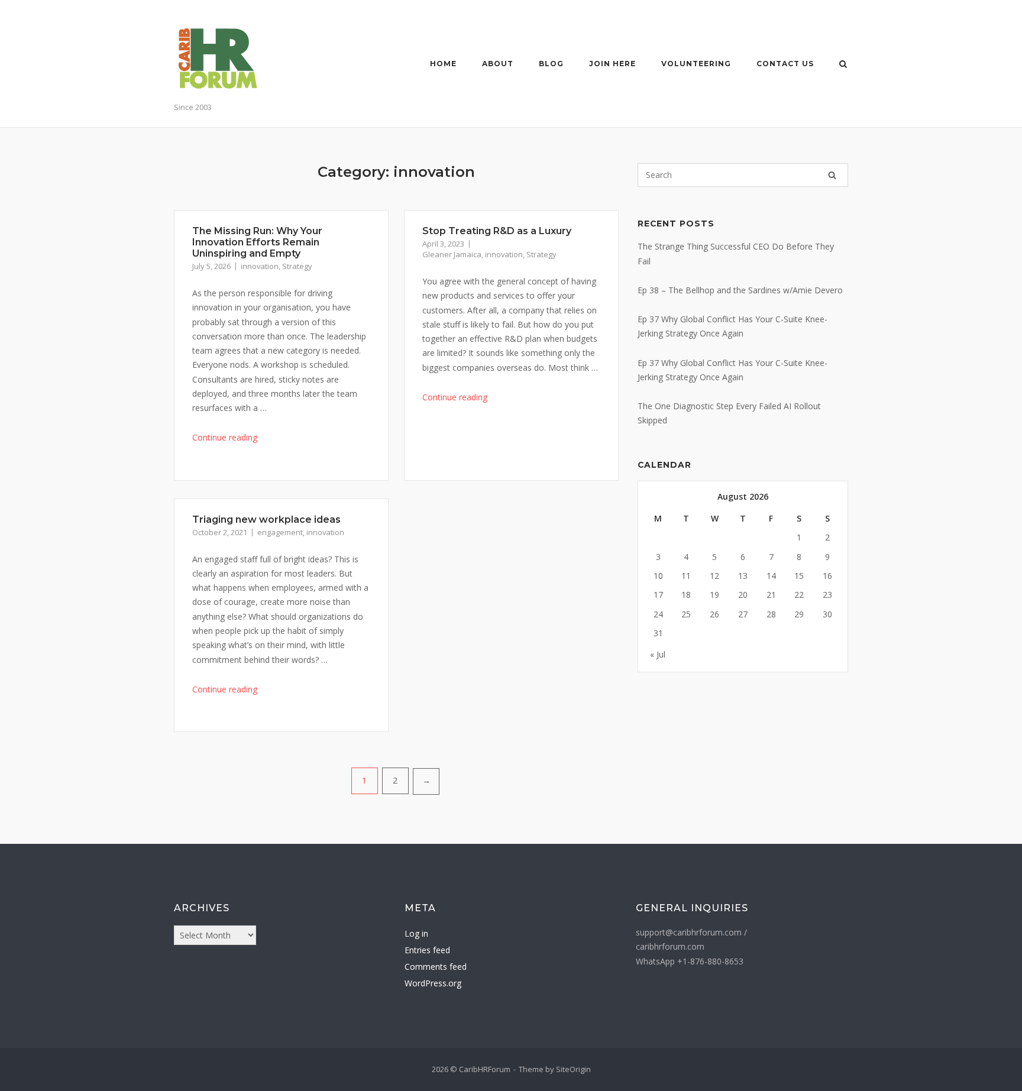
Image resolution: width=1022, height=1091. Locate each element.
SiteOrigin (573, 1069)
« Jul (657, 654)
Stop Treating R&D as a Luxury (496, 231)
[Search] (832, 175)
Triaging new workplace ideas (266, 519)
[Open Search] (843, 65)
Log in (416, 933)
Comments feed (436, 966)
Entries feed (427, 950)
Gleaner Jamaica (451, 254)
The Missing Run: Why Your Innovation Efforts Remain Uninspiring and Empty (257, 242)
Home (443, 63)
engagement (280, 532)
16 (827, 575)
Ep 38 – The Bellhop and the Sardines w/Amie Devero (740, 290)
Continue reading (224, 437)
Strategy (297, 266)
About (497, 63)
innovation (260, 266)
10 (658, 575)
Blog (551, 63)
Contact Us (785, 63)
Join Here (612, 63)
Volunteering (696, 63)
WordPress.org (433, 983)
